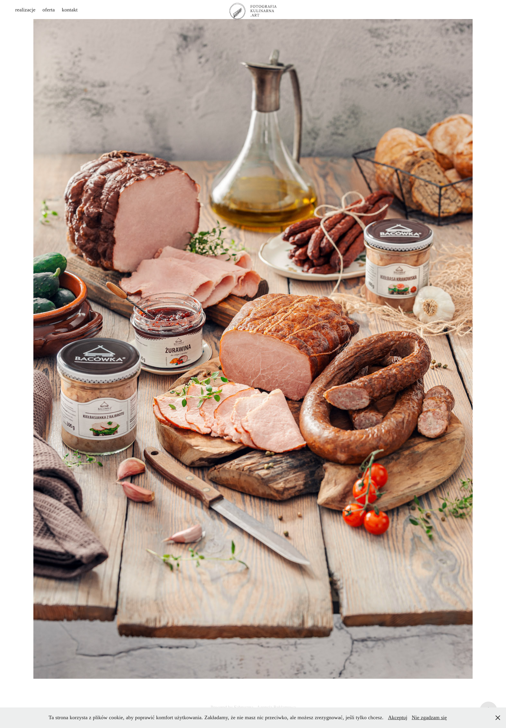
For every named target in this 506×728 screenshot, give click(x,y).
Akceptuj (397, 717)
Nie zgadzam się (429, 717)
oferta (48, 10)
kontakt (70, 10)
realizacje (25, 10)
